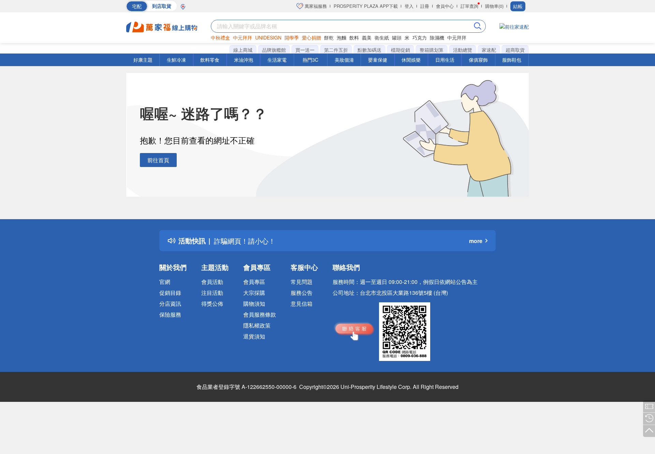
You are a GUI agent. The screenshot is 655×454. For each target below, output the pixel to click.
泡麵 (341, 37)
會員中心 (445, 6)
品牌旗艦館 (274, 49)
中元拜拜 (242, 37)
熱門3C (310, 59)
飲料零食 (209, 59)
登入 (409, 6)
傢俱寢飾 (478, 59)
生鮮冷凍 (176, 59)
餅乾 (329, 37)
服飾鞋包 (511, 59)
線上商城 (242, 49)
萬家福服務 (315, 6)
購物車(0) (494, 6)
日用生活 (444, 59)
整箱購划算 (431, 49)
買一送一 (305, 49)
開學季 (292, 37)
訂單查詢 (469, 6)
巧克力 (419, 37)
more (475, 241)
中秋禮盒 (220, 37)
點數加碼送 (369, 49)
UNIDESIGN (268, 37)
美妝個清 (344, 59)
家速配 (489, 49)
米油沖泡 (243, 59)
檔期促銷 (400, 49)
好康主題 (142, 59)
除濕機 (437, 37)
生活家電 (277, 59)
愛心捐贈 (311, 37)
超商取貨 (515, 49)
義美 (367, 37)
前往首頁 (158, 160)
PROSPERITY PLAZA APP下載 (366, 6)
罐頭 (397, 37)
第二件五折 (336, 49)
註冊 (424, 6)
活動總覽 (462, 49)
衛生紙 (382, 37)
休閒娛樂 (411, 59)
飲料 (354, 37)
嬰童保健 (377, 59)
